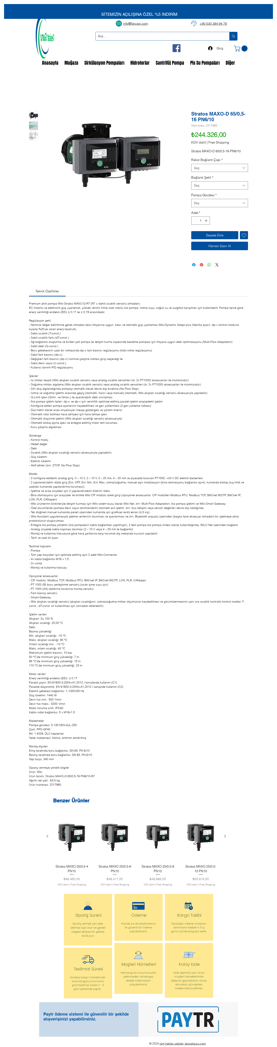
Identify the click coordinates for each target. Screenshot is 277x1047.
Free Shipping (218, 143)
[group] (136, 850)
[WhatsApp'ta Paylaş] (209, 265)
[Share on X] (217, 265)
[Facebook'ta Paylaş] (193, 265)
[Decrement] (195, 221)
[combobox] (219, 168)
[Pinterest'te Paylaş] (201, 265)
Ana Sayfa (36, 96)
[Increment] (206, 221)
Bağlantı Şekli (202, 178)
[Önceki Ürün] (47, 836)
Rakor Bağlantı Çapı (207, 160)
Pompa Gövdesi (204, 195)
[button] (241, 48)
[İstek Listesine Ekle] (244, 236)
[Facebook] (176, 48)
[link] (47, 292)
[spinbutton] (201, 221)
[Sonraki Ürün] (225, 836)
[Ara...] (233, 36)
